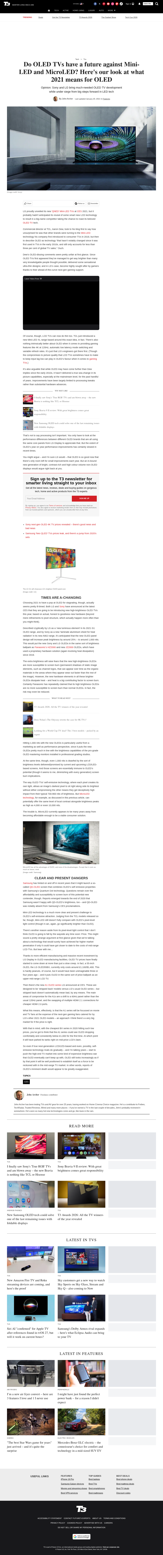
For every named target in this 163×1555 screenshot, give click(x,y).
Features (106, 99)
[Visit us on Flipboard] (116, 3)
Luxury (91, 10)
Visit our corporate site (111, 1547)
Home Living (78, 10)
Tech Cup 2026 (131, 17)
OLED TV (28, 222)
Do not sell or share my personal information (81, 1527)
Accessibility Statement (50, 1518)
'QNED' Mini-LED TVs (63, 211)
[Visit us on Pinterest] (103, 3)
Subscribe (147, 4)
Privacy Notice (30, 508)
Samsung (28, 883)
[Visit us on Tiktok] (121, 3)
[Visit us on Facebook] (95, 3)
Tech (56, 10)
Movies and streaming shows (74, 1488)
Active (66, 10)
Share (29, 203)
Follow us (81, 203)
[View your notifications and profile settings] (139, 3)
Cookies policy (74, 1523)
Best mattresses (96, 1493)
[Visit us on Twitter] (99, 3)
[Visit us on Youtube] (108, 3)
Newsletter (94, 203)
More (110, 10)
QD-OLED (35, 887)
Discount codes (123, 1493)
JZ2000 (69, 647)
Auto (101, 10)
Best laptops (94, 1479)
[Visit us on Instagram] (112, 3)
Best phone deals (124, 1479)
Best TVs (93, 1484)
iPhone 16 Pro (67, 1479)
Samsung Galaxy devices (72, 1484)
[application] (61, 303)
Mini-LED (85, 233)
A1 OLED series (53, 985)
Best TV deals (122, 1488)
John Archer (67, 99)
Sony (62, 606)
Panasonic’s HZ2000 (45, 647)
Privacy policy (58, 1523)
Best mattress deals (125, 1484)
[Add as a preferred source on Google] (81, 1536)
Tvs (85, 59)
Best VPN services (69, 1493)
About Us (96, 1518)
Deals (40, 17)
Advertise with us (93, 1523)
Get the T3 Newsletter (61, 17)
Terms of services (56, 506)
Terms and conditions (114, 1518)
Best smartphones (97, 1488)
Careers (108, 1523)
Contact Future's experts (77, 1518)
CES (79, 211)
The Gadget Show (108, 17)
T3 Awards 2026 (85, 17)
